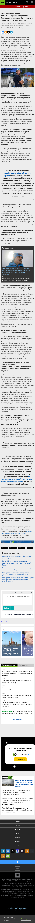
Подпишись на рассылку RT (8, 856)
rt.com (17, 883)
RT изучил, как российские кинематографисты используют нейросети (17, 712)
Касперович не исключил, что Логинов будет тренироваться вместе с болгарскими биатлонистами (18, 579)
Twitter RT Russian (13, 851)
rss (3, 856)
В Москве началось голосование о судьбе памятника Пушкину (16, 682)
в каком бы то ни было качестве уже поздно (16, 532)
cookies (6, 920)
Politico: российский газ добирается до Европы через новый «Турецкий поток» (24, 783)
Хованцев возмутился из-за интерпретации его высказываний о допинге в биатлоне (17, 569)
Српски (17, 841)
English (17, 822)
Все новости (17, 720)
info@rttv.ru (26, 893)
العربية (17, 833)
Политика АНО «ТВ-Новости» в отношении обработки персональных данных (17, 896)
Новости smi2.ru (4, 621)
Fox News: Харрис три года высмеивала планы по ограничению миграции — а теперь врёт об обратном (16, 792)
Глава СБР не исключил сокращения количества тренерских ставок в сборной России (16, 563)
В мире (30, 548)
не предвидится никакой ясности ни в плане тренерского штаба (16, 479)
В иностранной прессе (7, 777)
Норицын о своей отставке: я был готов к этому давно (16, 557)
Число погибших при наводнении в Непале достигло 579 (17, 689)
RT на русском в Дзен (32, 851)
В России (21, 548)
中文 (17, 845)
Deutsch (17, 825)
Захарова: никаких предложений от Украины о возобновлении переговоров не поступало (17, 704)
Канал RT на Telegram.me (3, 851)
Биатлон (4, 548)
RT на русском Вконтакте (8, 851)
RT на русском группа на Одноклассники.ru (27, 851)
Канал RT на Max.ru (17, 851)
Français (17, 829)
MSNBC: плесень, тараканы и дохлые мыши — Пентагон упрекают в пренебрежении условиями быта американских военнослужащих (17, 801)
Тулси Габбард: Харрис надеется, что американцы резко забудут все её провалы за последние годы (17, 810)
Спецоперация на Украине (17, 6)
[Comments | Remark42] (17, 604)
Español (17, 837)
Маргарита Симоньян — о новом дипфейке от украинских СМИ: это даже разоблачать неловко (17, 673)
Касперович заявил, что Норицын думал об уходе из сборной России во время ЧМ (17, 574)
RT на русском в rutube (22, 851)
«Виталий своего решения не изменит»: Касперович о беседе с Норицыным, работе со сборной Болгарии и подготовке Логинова (17, 271)
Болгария (13, 548)
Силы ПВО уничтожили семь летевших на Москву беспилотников (16, 696)
